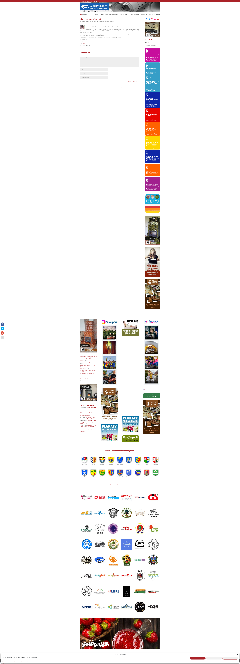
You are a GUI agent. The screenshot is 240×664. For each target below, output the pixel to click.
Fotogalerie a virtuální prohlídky (86, 362)
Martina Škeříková (85, 21)
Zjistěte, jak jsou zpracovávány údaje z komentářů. (111, 88)
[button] (237, 654)
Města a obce (113, 14)
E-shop (158, 14)
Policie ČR (85, 43)
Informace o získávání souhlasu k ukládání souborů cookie (18, 661)
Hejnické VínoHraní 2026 (91, 407)
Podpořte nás (145, 1)
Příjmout (198, 658)
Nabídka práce (135, 14)
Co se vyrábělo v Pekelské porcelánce (87, 378)
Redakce (151, 14)
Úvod (96, 14)
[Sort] (148, 42)
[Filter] (146, 42)
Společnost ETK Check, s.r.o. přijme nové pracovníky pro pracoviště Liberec (88, 422)
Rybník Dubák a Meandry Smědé (87, 373)
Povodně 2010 (83, 368)
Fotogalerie (144, 14)
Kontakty (158, 1)
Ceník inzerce (152, 1)
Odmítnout (214, 658)
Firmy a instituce (124, 14)
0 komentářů (111, 21)
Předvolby (230, 658)
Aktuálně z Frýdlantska (101, 21)
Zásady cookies (4, 661)
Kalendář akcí (104, 14)
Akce (140, 1)
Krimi (107, 21)
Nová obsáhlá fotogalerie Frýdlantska (88, 365)
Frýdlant (81, 377)
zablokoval (151, 395)
